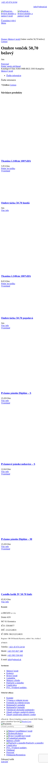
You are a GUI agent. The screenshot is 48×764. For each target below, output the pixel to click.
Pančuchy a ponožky (15, 683)
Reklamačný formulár (15, 707)
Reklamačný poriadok (15, 705)
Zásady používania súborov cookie (21, 714)
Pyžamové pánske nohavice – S (18, 464)
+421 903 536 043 (15, 655)
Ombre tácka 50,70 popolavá (17, 318)
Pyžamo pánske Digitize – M (16, 539)
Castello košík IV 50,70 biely (16, 594)
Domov (4, 39)
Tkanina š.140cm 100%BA (16, 161)
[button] (8, 168)
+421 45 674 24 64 (9, 2)
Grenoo (4, 41)
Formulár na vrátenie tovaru (18, 702)
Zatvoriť (4, 762)
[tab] (26, 75)
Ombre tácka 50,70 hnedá (15, 202)
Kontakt (9, 698)
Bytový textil (11, 676)
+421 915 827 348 (15, 651)
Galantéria (10, 678)
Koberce (10, 673)
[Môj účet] (2, 18)
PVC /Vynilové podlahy (16, 687)
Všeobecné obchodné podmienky (20, 710)
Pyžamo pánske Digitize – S (16, 393)
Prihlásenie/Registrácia (15, 755)
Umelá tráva (11, 685)
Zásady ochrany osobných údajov (20, 712)
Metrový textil (14, 39)
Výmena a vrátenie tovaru (17, 700)
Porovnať (10, 752)
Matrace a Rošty (13, 680)
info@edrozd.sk (40, 7)
